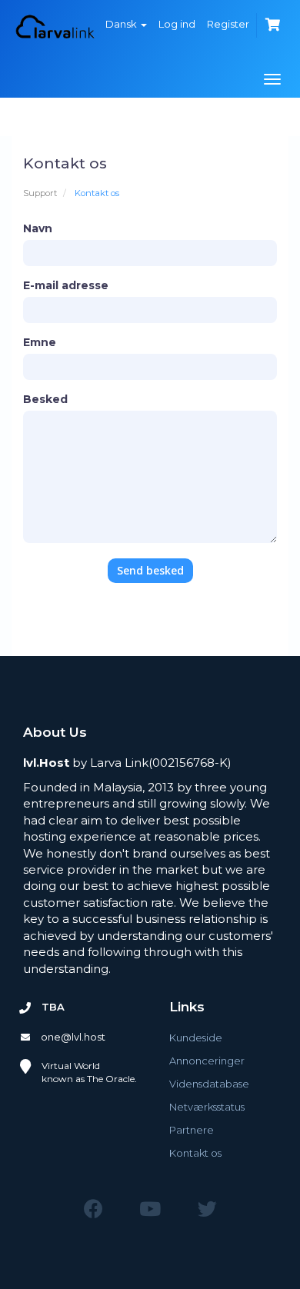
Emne (39, 342)
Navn (37, 228)
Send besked (150, 570)
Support (40, 193)
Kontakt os (195, 1153)
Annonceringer (207, 1060)
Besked (45, 399)
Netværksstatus (207, 1107)
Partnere (191, 1130)
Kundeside (195, 1037)
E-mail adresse (65, 285)
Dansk (122, 24)
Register (228, 24)
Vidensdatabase (209, 1083)
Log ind (176, 24)
